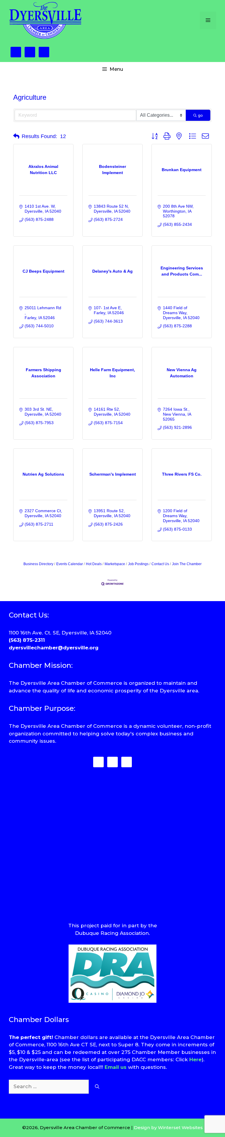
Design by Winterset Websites (168, 1127)
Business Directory (38, 564)
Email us (116, 1067)
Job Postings (138, 564)
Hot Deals (94, 564)
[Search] (97, 1087)
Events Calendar (69, 564)
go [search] (200, 115)
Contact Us (160, 564)
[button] (16, 136)
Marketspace (115, 564)
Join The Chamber (187, 564)
